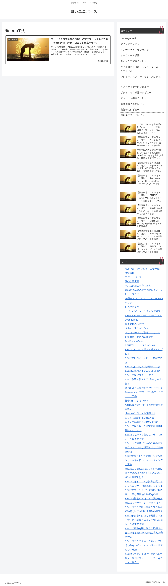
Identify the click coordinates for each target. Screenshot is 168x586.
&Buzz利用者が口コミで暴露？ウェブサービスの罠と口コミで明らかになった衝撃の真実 (144, 520)
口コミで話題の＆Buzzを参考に (142, 422)
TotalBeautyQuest (134, 341)
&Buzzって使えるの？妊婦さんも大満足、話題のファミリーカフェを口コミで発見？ (144, 558)
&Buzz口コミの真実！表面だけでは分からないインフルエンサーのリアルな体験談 (144, 545)
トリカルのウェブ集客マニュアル (142, 332)
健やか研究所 (132, 281)
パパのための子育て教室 (138, 285)
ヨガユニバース (133, 277)
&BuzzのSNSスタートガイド (140, 375)
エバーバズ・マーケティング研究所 (144, 311)
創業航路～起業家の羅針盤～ (140, 337)
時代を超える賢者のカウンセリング (144, 388)
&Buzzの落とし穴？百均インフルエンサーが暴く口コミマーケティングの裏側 (144, 460)
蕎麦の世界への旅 (134, 324)
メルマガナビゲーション (138, 328)
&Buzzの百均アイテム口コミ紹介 (142, 371)
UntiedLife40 (131, 320)
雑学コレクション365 (136, 400)
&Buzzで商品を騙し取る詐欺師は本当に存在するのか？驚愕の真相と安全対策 (144, 532)
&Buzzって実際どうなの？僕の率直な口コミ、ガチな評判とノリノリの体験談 (144, 447)
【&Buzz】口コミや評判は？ (140, 413)
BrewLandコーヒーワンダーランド (143, 315)
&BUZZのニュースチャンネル (140, 345)
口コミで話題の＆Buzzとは (139, 417)
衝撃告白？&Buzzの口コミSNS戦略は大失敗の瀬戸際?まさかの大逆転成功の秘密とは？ (144, 473)
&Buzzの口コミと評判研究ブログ (142, 366)
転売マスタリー (133, 307)
